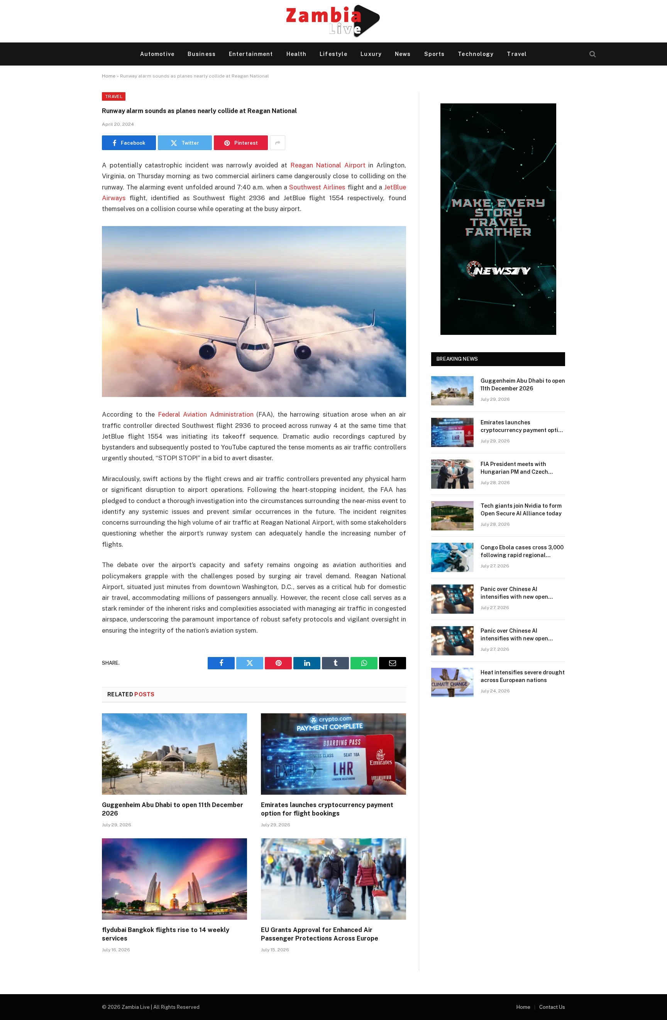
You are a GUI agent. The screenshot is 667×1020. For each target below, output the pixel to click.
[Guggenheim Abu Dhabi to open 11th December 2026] (174, 754)
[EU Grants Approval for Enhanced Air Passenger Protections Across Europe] (333, 879)
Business (202, 54)
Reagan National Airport (328, 165)
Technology (476, 54)
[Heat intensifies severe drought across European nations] (452, 682)
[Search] (592, 54)
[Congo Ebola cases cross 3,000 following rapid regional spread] (452, 557)
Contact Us (552, 1007)
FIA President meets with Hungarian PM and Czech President (514, 468)
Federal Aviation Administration (206, 414)
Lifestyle (333, 54)
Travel (517, 54)
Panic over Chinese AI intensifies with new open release (514, 593)
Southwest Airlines (317, 187)
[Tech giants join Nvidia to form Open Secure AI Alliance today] (452, 515)
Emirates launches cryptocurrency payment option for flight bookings (327, 809)
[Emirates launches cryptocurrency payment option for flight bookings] (333, 754)
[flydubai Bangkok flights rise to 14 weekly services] (174, 879)
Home (108, 76)
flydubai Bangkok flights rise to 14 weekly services (165, 934)
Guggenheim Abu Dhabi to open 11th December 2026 (172, 809)
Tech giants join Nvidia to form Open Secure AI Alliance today (521, 510)
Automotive (157, 54)
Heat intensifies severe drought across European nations (523, 676)
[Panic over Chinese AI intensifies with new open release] (452, 599)
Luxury (371, 54)
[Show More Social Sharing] (277, 142)
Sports (434, 54)
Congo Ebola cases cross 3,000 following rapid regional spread (522, 551)
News (403, 54)
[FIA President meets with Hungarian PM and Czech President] (452, 474)
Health (296, 54)
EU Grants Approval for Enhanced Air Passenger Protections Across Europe (319, 934)
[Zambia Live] (333, 21)
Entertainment (251, 54)
